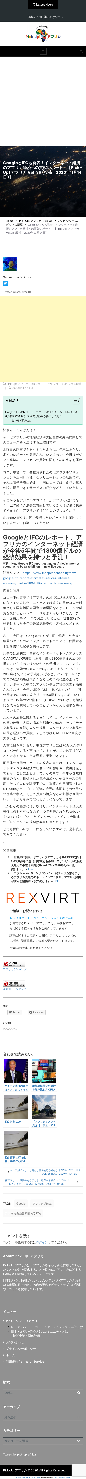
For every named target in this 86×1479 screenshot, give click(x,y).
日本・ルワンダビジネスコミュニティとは (39, 1331)
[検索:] (43, 1392)
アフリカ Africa (42, 1203)
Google (21, 1203)
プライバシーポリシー (21, 1349)
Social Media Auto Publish (28, 1477)
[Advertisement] (43, 101)
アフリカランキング (14, 969)
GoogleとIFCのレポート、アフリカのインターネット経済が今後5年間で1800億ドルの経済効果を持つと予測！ (41, 414)
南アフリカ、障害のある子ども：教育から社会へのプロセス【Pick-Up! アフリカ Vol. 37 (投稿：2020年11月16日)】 (37, 1181)
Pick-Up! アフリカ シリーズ (47, 384)
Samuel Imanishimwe (17, 277)
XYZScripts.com (62, 1477)
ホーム (10, 1355)
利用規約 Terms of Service (25, 1361)
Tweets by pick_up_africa (19, 1454)
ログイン (42, 1242)
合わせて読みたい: (22, 420)
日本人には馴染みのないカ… (45, 17)
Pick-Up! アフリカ (17, 384)
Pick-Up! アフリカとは (21, 1321)
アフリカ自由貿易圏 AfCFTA (23, 1213)
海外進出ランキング (14, 989)
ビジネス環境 (73, 384)
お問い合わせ (15, 1342)
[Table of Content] (76, 401)
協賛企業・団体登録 (26, 1336)
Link (30, 869)
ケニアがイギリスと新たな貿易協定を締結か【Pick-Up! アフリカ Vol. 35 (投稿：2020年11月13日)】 (45, 1171)
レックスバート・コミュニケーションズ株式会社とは (47, 1327)
